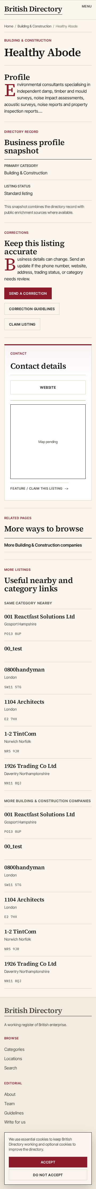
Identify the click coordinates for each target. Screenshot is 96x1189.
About (9, 1094)
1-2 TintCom (20, 733)
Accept (48, 1162)
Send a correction (28, 293)
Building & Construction (34, 26)
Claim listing (22, 324)
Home (8, 26)
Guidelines (14, 1113)
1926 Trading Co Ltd (30, 766)
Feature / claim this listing (36, 488)
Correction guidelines (32, 309)
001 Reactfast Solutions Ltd (39, 616)
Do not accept (48, 1175)
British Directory (33, 9)
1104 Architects (24, 702)
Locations (13, 1058)
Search (10, 1068)
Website (48, 387)
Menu (87, 6)
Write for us (15, 1122)
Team (9, 1103)
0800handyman (24, 669)
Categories (14, 1049)
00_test (13, 648)
